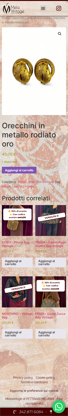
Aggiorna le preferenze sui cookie (34, 390)
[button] (43, 8)
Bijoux (22, 182)
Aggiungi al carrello (19, 170)
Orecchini (18, 18)
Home (6, 18)
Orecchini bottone (38, 18)
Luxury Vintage (23, 186)
